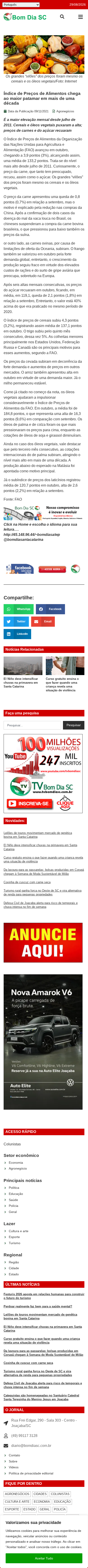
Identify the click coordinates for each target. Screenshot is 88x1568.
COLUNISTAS (60, 1494)
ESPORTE (12, 1509)
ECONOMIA (42, 1501)
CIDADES (40, 1494)
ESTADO (29, 1509)
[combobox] (32, 725)
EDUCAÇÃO (62, 1501)
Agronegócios (65, 111)
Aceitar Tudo (44, 1558)
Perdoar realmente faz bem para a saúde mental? (38, 1306)
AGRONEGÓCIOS (17, 1494)
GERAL (45, 1509)
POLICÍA (60, 1509)
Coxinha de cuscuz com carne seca (27, 882)
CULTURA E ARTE (17, 1501)
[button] (80, 17)
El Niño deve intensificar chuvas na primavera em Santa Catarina (21, 682)
